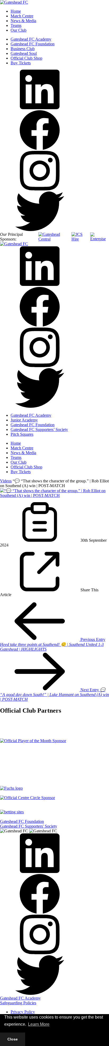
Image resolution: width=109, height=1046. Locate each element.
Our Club (18, 30)
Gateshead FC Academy (31, 39)
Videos (6, 481)
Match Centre (22, 16)
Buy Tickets (21, 63)
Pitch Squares (22, 434)
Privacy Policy (23, 1012)
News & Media (23, 20)
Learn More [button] (38, 1024)
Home (16, 11)
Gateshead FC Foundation (32, 44)
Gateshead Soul (24, 53)
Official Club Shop (26, 58)
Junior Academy (24, 420)
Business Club (23, 48)
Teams (16, 25)
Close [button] (12, 1039)
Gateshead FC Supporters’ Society (39, 429)
